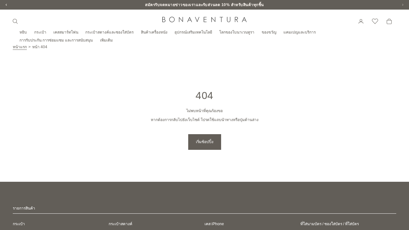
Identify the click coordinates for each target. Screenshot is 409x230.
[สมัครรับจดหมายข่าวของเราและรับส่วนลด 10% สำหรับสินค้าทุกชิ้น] (204, 5)
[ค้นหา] (15, 21)
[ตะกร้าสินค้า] (389, 21)
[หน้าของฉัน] (361, 21)
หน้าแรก (20, 47)
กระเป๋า (19, 224)
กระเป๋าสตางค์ (120, 224)
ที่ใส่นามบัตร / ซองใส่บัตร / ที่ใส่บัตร (329, 224)
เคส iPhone (214, 224)
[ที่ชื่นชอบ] (375, 21)
